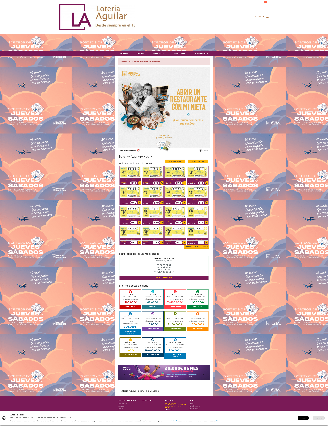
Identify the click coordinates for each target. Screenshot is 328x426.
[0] (264, 17)
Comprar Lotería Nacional (130, 332)
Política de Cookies (193, 408)
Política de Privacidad (194, 406)
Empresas (120, 410)
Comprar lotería (122, 405)
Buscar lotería (176, 161)
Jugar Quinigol (153, 307)
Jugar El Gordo (175, 307)
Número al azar (198, 161)
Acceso (258, 17)
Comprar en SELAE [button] (201, 54)
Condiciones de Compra (195, 410)
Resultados (121, 406)
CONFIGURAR (173, 421)
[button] (125, 112)
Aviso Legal (192, 405)
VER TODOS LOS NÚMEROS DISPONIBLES (196, 247)
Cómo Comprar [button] (159, 54)
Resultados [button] (124, 54)
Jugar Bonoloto (175, 329)
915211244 (169, 410)
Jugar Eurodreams (152, 329)
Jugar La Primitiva (198, 307)
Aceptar (303, 418)
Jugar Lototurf (197, 329)
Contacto (120, 408)
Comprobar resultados (164, 278)
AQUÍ (218, 421)
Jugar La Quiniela (130, 307)
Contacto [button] (140, 54)
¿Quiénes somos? (122, 403)
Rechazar (318, 418)
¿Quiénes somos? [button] (180, 54)
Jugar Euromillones (152, 355)
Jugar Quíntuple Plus (130, 355)
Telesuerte (191, 403)
